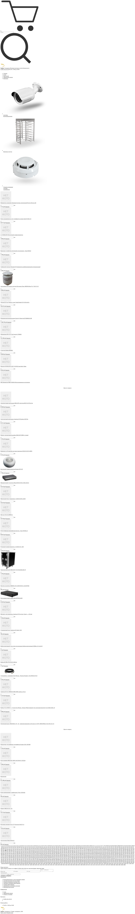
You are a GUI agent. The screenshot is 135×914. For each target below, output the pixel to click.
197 (59, 848)
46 (59, 845)
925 (19, 862)
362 (116, 850)
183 (31, 848)
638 (123, 855)
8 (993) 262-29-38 (5, 69)
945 (58, 862)
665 (43, 857)
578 (5, 855)
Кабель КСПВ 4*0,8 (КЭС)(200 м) (9, 662)
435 (125, 852)
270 (68, 849)
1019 (82, 863)
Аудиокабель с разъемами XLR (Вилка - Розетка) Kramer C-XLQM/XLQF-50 (19, 675)
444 (9, 853)
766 (108, 858)
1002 (39, 863)
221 (106, 848)
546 (76, 854)
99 (133, 845)
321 (35, 850)
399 (55, 852)
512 (9, 854)
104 (10, 847)
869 (43, 860)
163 (125, 847)
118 (37, 847)
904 (112, 860)
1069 (84, 864)
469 (58, 853)
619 (86, 855)
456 (33, 853)
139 (78, 847)
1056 (51, 864)
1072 (91, 864)
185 (35, 848)
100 (2, 847)
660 (33, 857)
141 (82, 847)
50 (65, 845)
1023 (92, 863)
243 (15, 849)
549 (82, 854)
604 (57, 855)
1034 (120, 863)
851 (7, 860)
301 (129, 849)
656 (25, 857)
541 (66, 854)
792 (25, 859)
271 (70, 849)
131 (62, 847)
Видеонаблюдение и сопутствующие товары (14, 879)
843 (125, 859)
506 (131, 853)
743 (62, 858)
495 (110, 853)
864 (33, 860)
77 (103, 845)
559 (102, 854)
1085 (124, 864)
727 (31, 858)
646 (5, 857)
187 (39, 848)
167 (133, 847)
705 (122, 857)
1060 (61, 864)
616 (80, 855)
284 (96, 849)
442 (5, 853)
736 (49, 858)
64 (84, 845)
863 (31, 860)
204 (72, 848)
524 (33, 854)
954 (76, 862)
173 (11, 848)
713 (3, 858)
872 (49, 860)
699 (110, 857)
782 (5, 859)
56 (73, 845)
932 (33, 862)
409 (74, 852)
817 (74, 859)
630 (108, 855)
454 (29, 853)
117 (35, 847)
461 (43, 853)
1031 (112, 863)
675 (62, 857)
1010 (59, 863)
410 (76, 852)
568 (120, 854)
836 (112, 859)
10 (8, 845)
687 (86, 857)
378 (13, 852)
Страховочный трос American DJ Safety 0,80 (11, 630)
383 (23, 852)
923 (15, 862)
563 (110, 854)
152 (103, 847)
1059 (59, 864)
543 (70, 854)
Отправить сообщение (6, 875)
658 (29, 857)
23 (27, 845)
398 (53, 852)
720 (17, 858)
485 (90, 853)
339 (70, 850)
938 (45, 862)
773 (121, 858)
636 (120, 855)
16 (17, 845)
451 (23, 853)
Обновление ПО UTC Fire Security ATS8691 (11, 334)
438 (131, 852)
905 (114, 860)
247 (23, 849)
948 (64, 862)
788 (17, 859)
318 (29, 850)
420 (96, 852)
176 (17, 848)
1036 (125, 863)
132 (64, 847)
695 (102, 857)
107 (16, 847)
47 (60, 845)
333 (58, 850)
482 (84, 853)
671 (55, 857)
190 (45, 848)
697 (106, 857)
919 (7, 862)
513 (11, 854)
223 (110, 848)
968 (104, 862)
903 (110, 860)
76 (101, 845)
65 (86, 845)
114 (29, 847)
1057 (53, 864)
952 (72, 862)
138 (76, 847)
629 (106, 855)
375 (7, 852)
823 (86, 859)
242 (13, 849)
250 (29, 849)
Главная (5, 73)
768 (112, 858)
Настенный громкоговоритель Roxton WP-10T (12, 469)
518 (21, 854)
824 (88, 859)
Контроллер (3, 776)
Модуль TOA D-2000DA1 (7, 514)
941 (51, 862)
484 (88, 853)
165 (129, 847)
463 (47, 853)
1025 (97, 863)
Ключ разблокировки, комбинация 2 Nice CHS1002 (13, 792)
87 (117, 845)
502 (123, 853)
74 (98, 845)
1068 (81, 864)
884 (72, 860)
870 (45, 860)
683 (78, 857)
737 (51, 858)
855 (15, 860)
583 (15, 855)
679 (70, 857)
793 (27, 859)
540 (64, 854)
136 (72, 847)
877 (59, 860)
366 (123, 850)
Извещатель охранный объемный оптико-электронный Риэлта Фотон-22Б (18, 202)
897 (98, 860)
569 (121, 854)
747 (70, 858)
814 (68, 859)
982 (131, 862)
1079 (109, 864)
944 (57, 862)
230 (123, 848)
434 (123, 852)
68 (90, 845)
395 (47, 852)
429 (114, 852)
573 (129, 854)
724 (25, 858)
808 (57, 859)
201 (66, 848)
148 (96, 847)
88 (118, 845)
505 (129, 853)
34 (42, 845)
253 (35, 849)
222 (108, 848)
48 (62, 845)
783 (7, 859)
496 (112, 853)
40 (50, 845)
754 (84, 858)
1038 (130, 863)
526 (37, 854)
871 (47, 860)
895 (94, 860)
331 (55, 850)
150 (99, 847)
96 (129, 845)
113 (27, 847)
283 (94, 849)
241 (11, 849)
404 (64, 852)
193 (51, 848)
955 (78, 862)
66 (87, 845)
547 (78, 854)
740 (57, 858)
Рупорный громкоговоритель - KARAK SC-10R (12, 546)
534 (53, 854)
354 (100, 850)
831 (102, 859)
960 (88, 862)
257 (43, 849)
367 (125, 850)
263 (55, 849)
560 (104, 854)
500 (120, 853)
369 (129, 850)
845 (129, 859)
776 (127, 858)
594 (37, 855)
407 (70, 852)
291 (110, 849)
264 (57, 849)
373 (3, 852)
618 (84, 855)
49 (63, 845)
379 (15, 852)
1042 (15, 864)
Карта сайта (3, 912)
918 (5, 862)
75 (100, 845)
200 (64, 848)
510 (5, 854)
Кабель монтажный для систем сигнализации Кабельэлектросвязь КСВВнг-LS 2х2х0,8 (21, 646)
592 (33, 855)
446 (13, 853)
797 (35, 859)
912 (127, 860)
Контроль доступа (7, 151)
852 (9, 860)
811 (62, 859)
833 (106, 859)
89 (119, 845)
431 (118, 852)
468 (57, 853)
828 (96, 859)
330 (53, 850)
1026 (100, 863)
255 (39, 849)
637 (121, 855)
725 (27, 858)
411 (78, 852)
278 (84, 849)
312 (17, 850)
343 (78, 850)
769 (114, 858)
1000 (34, 863)
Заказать (7, 206)
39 (49, 845)
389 (35, 852)
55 (72, 845)
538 (60, 854)
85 (114, 845)
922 (13, 862)
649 (11, 857)
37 (46, 845)
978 (123, 862)
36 (45, 845)
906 (116, 860)
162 (123, 847)
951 (70, 862)
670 (53, 857)
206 (76, 848)
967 (102, 862)
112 (25, 847)
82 (110, 845)
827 (94, 859)
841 (121, 859)
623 (94, 855)
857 (19, 860)
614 (76, 855)
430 (116, 852)
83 (111, 845)
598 (45, 855)
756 (88, 858)
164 (127, 847)
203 (70, 848)
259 (47, 849)
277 (82, 849)
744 (64, 858)
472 (64, 853)
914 (131, 860)
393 (43, 852)
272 (72, 849)
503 (125, 853)
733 (43, 858)
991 (16, 863)
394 (45, 852)
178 (21, 848)
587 (23, 855)
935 (39, 862)
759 (94, 858)
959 (86, 862)
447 (15, 853)
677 (66, 857)
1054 (46, 864)
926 (21, 862)
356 (104, 850)
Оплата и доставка (7, 894)
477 (74, 853)
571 (125, 854)
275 (78, 849)
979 (125, 862)
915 (133, 860)
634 (116, 855)
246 (21, 849)
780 (1, 859)
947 (62, 862)
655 (23, 857)
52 (67, 845)
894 (92, 860)
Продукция (6, 76)
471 (62, 853)
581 (11, 855)
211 (86, 848)
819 (78, 859)
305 (3, 850)
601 (51, 855)
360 (112, 850)
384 (25, 852)
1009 (57, 863)
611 (70, 855)
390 (37, 852)
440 (1, 853)
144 (88, 847)
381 (19, 852)
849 (3, 860)
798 (37, 859)
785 (11, 859)
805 (51, 859)
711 (133, 857)
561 (106, 854)
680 (72, 857)
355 (102, 850)
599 (47, 855)
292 (112, 849)
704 (120, 857)
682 (76, 857)
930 (29, 862)
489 (98, 853)
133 (66, 847)
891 (86, 860)
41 (52, 845)
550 (84, 854)
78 (104, 845)
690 (92, 857)
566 (116, 854)
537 (58, 854)
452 (25, 853)
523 (31, 854)
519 (23, 854)
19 (21, 845)
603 (55, 855)
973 (114, 862)
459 (39, 853)
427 (110, 852)
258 (45, 849)
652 (17, 857)
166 (131, 847)
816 (72, 859)
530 (45, 854)
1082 (117, 864)
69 (91, 845)
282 (92, 849)
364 (120, 850)
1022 (89, 863)
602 (53, 855)
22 (25, 845)
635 (118, 855)
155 (109, 847)
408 (72, 852)
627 (102, 855)
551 (86, 854)
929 (27, 862)
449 (19, 853)
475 (70, 853)
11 (10, 845)
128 (56, 847)
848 (1, 860)
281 (90, 849)
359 (110, 850)
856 (17, 860)
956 (80, 862)
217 (98, 848)
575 (133, 854)
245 (19, 849)
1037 (127, 863)
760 (96, 858)
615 (78, 855)
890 (84, 860)
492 (104, 853)
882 (68, 860)
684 (80, 857)
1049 (33, 864)
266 (60, 849)
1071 (89, 864)
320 (33, 850)
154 (107, 847)
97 (131, 845)
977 (121, 862)
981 (129, 862)
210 (84, 848)
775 (125, 858)
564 (112, 854)
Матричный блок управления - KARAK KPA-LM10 (13, 498)
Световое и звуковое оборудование (11, 883)
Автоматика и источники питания (11, 885)
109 (20, 847)
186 (37, 848)
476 (72, 853)
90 (121, 845)
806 (53, 859)
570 (123, 854)
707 (125, 857)
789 (19, 859)
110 (21, 847)
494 (108, 853)
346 (84, 850)
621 (90, 855)
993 (20, 863)
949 (66, 862)
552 (88, 854)
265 (58, 849)
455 (31, 853)
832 (104, 859)
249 (27, 849)
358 (108, 850)
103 (8, 847)
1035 (122, 863)
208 (80, 848)
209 (82, 848)
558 (100, 854)
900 (104, 860)
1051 (38, 864)
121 (42, 847)
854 (13, 860)
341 (74, 850)
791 (23, 859)
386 (29, 852)
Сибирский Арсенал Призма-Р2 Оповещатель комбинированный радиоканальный (20, 266)
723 (23, 858)
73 (97, 845)
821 (82, 859)
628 (104, 855)
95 (128, 845)
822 (84, 859)
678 (68, 857)
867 (39, 860)
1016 (74, 863)
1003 (41, 863)
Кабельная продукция (8, 887)
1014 (69, 863)
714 (5, 858)
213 (90, 848)
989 (12, 863)
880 (64, 860)
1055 (48, 864)
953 (74, 862)
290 (108, 849)
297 (121, 849)
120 (40, 847)
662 (37, 857)
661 (35, 857)
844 (127, 859)
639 (125, 855)
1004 (44, 863)
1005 (46, 863)
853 (11, 860)
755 (86, 858)
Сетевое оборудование (8, 884)
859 (23, 860)
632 (112, 855)
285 (98, 849)
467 (55, 853)
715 (7, 858)
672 (57, 857)
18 (20, 845)
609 (66, 855)
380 (17, 852)
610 (68, 855)
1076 (102, 864)
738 (53, 858)
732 (41, 858)
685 (82, 857)
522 (29, 854)
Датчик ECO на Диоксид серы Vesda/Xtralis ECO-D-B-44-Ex (15, 302)
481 (82, 853)
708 (127, 857)
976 (120, 862)
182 (29, 848)
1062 (66, 864)
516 (17, 854)
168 (1, 848)
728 (33, 858)
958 (84, 862)
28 (34, 845)
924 (17, 862)
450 (21, 853)
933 (35, 862)
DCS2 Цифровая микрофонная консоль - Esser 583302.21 (14, 530)
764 (104, 858)
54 (70, 845)
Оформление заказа (8, 77)
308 (9, 850)
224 (112, 848)
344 (80, 850)
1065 (74, 864)
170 (5, 848)
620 (88, 855)
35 (43, 845)
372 (1, 852)
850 (5, 860)
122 (44, 847)
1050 (36, 864)
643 (133, 855)
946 (60, 862)
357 (106, 850)
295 (118, 849)
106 (14, 847)
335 (62, 850)
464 (49, 853)
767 (110, 858)
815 (70, 859)
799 (39, 859)
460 (41, 853)
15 (15, 845)
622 (92, 855)
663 (39, 857)
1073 (94, 864)
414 (84, 852)
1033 (117, 863)
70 (93, 845)
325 (43, 850)
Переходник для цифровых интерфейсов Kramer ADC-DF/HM (15, 744)
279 (86, 849)
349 (90, 850)
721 (19, 858)
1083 (119, 864)
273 (74, 849)
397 (51, 852)
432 (120, 852)
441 (3, 853)
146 (92, 847)
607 (62, 855)
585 (19, 855)
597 (43, 855)
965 (98, 862)
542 (68, 854)
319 (31, 850)
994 (22, 863)
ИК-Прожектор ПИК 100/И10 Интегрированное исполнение (15, 382)
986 (6, 863)
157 (113, 847)
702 (116, 857)
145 (90, 847)
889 (82, 860)
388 (33, 852)
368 (127, 850)
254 (37, 849)
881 (66, 860)
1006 (49, 863)
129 (58, 847)
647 (7, 857)
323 (39, 850)
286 (100, 849)
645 (3, 857)
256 (41, 849)
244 (17, 849)
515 (15, 854)
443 (7, 853)
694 (100, 857)
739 (55, 858)
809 (59, 859)
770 (116, 858)
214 (92, 848)
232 (127, 848)
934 (37, 862)
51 (66, 845)
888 (80, 860)
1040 (10, 864)
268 (64, 849)
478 (76, 853)
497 (114, 853)
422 (100, 852)
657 (27, 857)
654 (21, 857)
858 (21, 860)
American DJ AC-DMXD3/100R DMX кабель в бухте (13, 691)
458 (37, 853)
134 (68, 847)
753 (82, 858)
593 (35, 855)
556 (96, 854)
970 (108, 862)
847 (133, 859)
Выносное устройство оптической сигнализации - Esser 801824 (16, 250)
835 (110, 859)
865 (35, 860)
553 (90, 854)
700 (112, 857)
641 (129, 855)
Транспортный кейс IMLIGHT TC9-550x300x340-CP (13, 569)
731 (39, 858)
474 (68, 853)
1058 (56, 864)
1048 (31, 864)
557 (98, 854)
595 (39, 855)
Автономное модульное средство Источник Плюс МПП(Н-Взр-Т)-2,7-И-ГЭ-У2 (20, 286)
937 (43, 862)
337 (66, 850)
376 (9, 852)
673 (59, 857)
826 (92, 859)
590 (29, 855)
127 (54, 847)
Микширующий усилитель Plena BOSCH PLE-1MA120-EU (15, 482)
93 (125, 845)
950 (68, 862)
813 (66, 859)
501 (121, 853)
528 (41, 854)
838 (116, 859)
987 (8, 863)
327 (47, 850)
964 (96, 862)
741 (58, 858)
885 (74, 860)
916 (1, 862)
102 (6, 847)
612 (72, 855)
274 (76, 849)
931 (31, 862)
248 (25, 849)
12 (11, 845)
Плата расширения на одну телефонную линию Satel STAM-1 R (16, 218)
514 (13, 854)
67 (88, 845)
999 (32, 863)
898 (100, 860)
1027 (102, 863)
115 (31, 847)
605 (59, 855)
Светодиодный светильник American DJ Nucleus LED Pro (14, 419)
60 (79, 845)
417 (90, 852)
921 (11, 862)
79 (105, 845)
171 (7, 848)
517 (19, 854)
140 (80, 847)
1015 (72, 863)
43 (55, 845)
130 (60, 847)
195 (55, 848)
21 (24, 845)
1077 (104, 864)
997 (28, 863)
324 (41, 850)
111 (23, 847)
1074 (96, 864)
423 (102, 852)
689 (90, 857)
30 (36, 845)
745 (66, 858)
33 (41, 845)
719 (15, 858)
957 (82, 862)
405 (66, 852)
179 (23, 848)
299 (125, 849)
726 (29, 858)
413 (82, 852)
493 (106, 853)
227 (118, 848)
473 (66, 853)
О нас (4, 74)
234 (131, 848)
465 (51, 853)
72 (95, 845)
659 (31, 857)
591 (31, 855)
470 (60, 853)
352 (96, 850)
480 (80, 853)
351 (94, 850)
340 (72, 850)
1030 (110, 863)
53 (69, 845)
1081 (114, 864)
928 (25, 862)
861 (27, 860)
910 (124, 860)
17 (18, 845)
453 (27, 853)
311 (15, 850)
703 (118, 857)
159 (117, 847)
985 (4, 863)
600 (49, 855)
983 (133, 862)
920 (9, 862)
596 (41, 855)
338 (68, 850)
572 (127, 854)
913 (129, 860)
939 (47, 862)
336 (64, 850)
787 (15, 859)
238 (5, 849)
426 (108, 852)
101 (4, 847)
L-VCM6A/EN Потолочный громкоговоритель (12, 234)
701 (114, 857)
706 (124, 857)
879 (62, 860)
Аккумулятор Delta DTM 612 (7, 840)
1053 (43, 864)
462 (45, 853)
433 (121, 852)
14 (14, 845)
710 (131, 857)
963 (94, 862)
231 (125, 848)
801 (43, 859)
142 (84, 847)
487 (94, 853)
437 (129, 852)
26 (31, 845)
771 (118, 858)
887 (78, 860)
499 (118, 853)
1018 (79, 863)
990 (14, 863)
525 (35, 854)
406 (68, 852)
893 (90, 860)
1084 (122, 864)
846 (131, 859)
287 (102, 849)
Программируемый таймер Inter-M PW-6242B (11, 598)
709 (129, 857)
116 (33, 847)
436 (127, 852)
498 (116, 853)
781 (3, 859)
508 (1, 854)
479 (78, 853)
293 (114, 849)
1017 (77, 863)
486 (92, 853)
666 (45, 857)
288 (104, 849)
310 (13, 850)
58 (76, 845)
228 (120, 848)
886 (76, 860)
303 (133, 849)
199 (62, 848)
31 (38, 845)
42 (53, 845)
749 (74, 858)
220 (104, 848)
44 (56, 845)
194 (53, 848)
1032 (115, 863)
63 (83, 845)
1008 (54, 863)
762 (100, 858)
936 (41, 862)
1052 (41, 864)
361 (114, 850)
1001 (36, 863)
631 (110, 855)
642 (131, 855)
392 (41, 852)
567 (118, 854)
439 (133, 852)
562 (108, 854)
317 (27, 850)
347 (86, 850)
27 (32, 845)
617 (82, 855)
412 (80, 852)
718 (13, 858)
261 (51, 849)
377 (11, 852)
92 (124, 845)
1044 (21, 864)
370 (131, 850)
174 (13, 848)
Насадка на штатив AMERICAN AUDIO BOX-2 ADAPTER (15, 585)
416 (88, 852)
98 (132, 845)
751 (78, 858)
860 (25, 860)
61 (80, 845)
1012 (64, 863)
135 (70, 847)
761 (98, 858)
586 (21, 855)
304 (1, 850)
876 (57, 860)
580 (9, 855)
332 (57, 850)
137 (74, 847)
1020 (84, 863)
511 (7, 854)
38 (48, 845)
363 (118, 850)
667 (47, 857)
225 (114, 848)
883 (70, 860)
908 (120, 860)
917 (3, 862)
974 (116, 862)
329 (51, 850)
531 (47, 854)
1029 (107, 863)
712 (1, 858)
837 (114, 859)
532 (49, 854)
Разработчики (10, 912)
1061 (64, 864)
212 (88, 848)
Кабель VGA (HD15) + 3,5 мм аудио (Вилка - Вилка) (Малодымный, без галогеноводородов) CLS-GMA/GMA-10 (28, 707)
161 (121, 847)
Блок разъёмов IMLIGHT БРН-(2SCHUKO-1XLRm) (13, 760)
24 (28, 845)
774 (123, 858)
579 (7, 855)
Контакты (5, 78)
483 (86, 853)
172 (9, 848)
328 (49, 850)
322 (37, 850)
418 (92, 852)
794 (29, 859)
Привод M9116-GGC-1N (6, 808)
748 (72, 858)
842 (123, 859)
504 (127, 853)
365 (121, 850)
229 (121, 848)
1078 (107, 864)
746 (68, 858)
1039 (132, 863)
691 (94, 857)
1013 (67, 863)
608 (64, 855)
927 (23, 862)
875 (55, 860)
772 (120, 858)
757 (90, 858)
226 (116, 848)
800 (41, 859)
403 (62, 852)
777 (129, 858)
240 (9, 849)
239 (7, 849)
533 (51, 854)
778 (131, 858)
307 (7, 850)
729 (35, 858)
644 (1, 857)
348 (88, 850)
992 (18, 863)
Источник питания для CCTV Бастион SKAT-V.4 (12, 824)
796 (33, 859)
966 (100, 862)
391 (39, 852)
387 (31, 852)
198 (61, 848)
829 (98, 859)
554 (92, 854)
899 (102, 860)
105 (12, 847)
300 (127, 849)
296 (120, 849)
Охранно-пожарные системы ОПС (11, 882)
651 (15, 857)
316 (25, 850)
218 (100, 848)
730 (37, 858)
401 (59, 852)
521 (27, 854)
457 (35, 853)
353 (98, 850)
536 (57, 854)
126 (52, 847)
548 (80, 854)
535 (55, 854)
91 (122, 845)
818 (76, 859)
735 (47, 858)
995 (24, 863)
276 (80, 849)
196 (57, 848)
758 (92, 858)
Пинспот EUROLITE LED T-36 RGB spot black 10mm (13, 366)
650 (13, 857)
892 (88, 860)
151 (101, 847)
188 (41, 848)
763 (102, 858)
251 (31, 849)
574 (131, 854)
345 (82, 850)
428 (112, 852)
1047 (28, 864)
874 (53, 860)
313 (19, 850)
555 (94, 854)
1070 (86, 864)
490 (100, 853)
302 (131, 849)
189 (43, 848)
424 (104, 852)
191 (47, 848)
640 (127, 855)
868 (41, 860)
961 (90, 862)
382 (21, 852)
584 (17, 855)
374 (5, 852)
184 (33, 848)
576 (1, 855)
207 (78, 848)
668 (49, 857)
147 (94, 847)
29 (35, 845)
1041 (13, 864)
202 (68, 848)
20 (22, 845)
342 (76, 850)
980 (127, 862)
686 (84, 857)
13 (13, 845)
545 (74, 854)
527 (39, 854)
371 (133, 850)
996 (26, 863)
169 (3, 848)
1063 (69, 864)
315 (23, 850)
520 (25, 854)
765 (106, 858)
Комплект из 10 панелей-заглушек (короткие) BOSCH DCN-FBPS (16, 451)
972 (112, 862)
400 (57, 852)
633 (114, 855)
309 (11, 850)
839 (118, 859)
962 (92, 862)
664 (41, 857)
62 (81, 845)
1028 (105, 863)
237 (3, 849)
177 (19, 848)
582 (13, 855)
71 (94, 845)
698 (108, 857)
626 (100, 855)
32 (39, 845)
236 (1, 849)
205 (74, 848)
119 (38, 847)
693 (98, 857)
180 (25, 848)
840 (120, 859)
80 (107, 845)
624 (96, 855)
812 (64, 859)
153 (105, 847)
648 (9, 857)
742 (60, 858)
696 (104, 857)
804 (49, 859)
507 (133, 853)
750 (76, 858)
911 (125, 860)
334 (60, 850)
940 (49, 862)
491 (102, 853)
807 (55, 859)
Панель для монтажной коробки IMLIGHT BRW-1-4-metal (14, 435)
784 (9, 859)
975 (118, 862)
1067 (79, 864)
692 (96, 857)
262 (53, 849)
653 (19, 857)
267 (62, 849)
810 (61, 859)
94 (126, 845)
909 (122, 860)
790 (21, 859)
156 (111, 847)
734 (45, 858)
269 (66, 849)
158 (115, 847)
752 (80, 858)
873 (51, 860)
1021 (87, 863)
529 (43, 854)
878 (61, 860)
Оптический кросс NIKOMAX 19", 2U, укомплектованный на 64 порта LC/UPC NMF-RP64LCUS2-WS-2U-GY (27, 723)
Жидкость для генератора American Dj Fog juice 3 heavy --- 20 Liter (16, 614)
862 (29, 860)
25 (29, 845)
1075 (99, 864)
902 (108, 860)
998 (30, 863)
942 (53, 862)
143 (86, 847)
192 (49, 848)
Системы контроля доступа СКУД (11, 880)
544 (72, 854)
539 (62, 854)
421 (98, 852)
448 (17, 853)
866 (37, 860)
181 (27, 848)
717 (11, 858)
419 (94, 852)
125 (50, 847)
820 (80, 859)
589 (27, 855)
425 (106, 852)
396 (49, 852)
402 (61, 852)
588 (25, 855)
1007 (52, 863)
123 (46, 847)
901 (106, 860)
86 (115, 845)
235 (133, 848)
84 (112, 845)
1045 (23, 864)
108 (18, 847)
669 (51, 857)
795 (31, 859)
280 (88, 849)
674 (61, 857)
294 (116, 849)
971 (110, 862)
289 (106, 849)
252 (33, 849)
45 (57, 845)
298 (123, 849)
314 (21, 850)
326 (45, 850)
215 (94, 848)
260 (49, 849)
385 (27, 852)
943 (55, 862)
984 (2, 863)
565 (114, 854)
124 (48, 847)
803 (47, 859)
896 (96, 860)
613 (74, 855)
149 (98, 847)
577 (3, 855)
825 (90, 859)
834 (108, 859)
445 (11, 853)
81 (108, 845)
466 (53, 853)
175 (15, 848)
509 (3, 854)
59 (77, 845)
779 (133, 858)
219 (102, 848)
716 (9, 858)
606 (61, 855)
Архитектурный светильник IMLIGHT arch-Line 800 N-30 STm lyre (17, 403)
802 (45, 859)
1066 (76, 864)
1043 (18, 864)
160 (119, 847)
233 (129, 848)
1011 (62, 863)
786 (13, 859)
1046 (26, 864)
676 (64, 857)
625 (98, 855)
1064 (71, 864)
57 (74, 845)
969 (106, 862)
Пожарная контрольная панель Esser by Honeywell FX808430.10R (16, 318)
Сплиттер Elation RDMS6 (7, 350)
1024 (95, 863)
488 (96, 853)
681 (74, 857)
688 (88, 857)
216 (96, 848)
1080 (112, 864)
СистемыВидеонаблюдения (7, 115)
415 (86, 852)
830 (100, 859)
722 (21, 858)
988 (10, 863)
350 (92, 850)
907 (118, 860)
